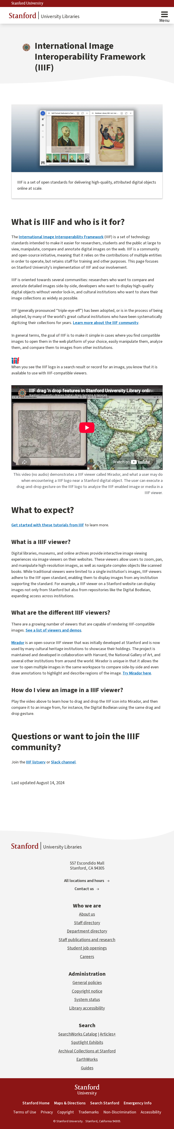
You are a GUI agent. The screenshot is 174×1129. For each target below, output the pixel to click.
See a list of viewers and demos (53, 630)
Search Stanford (104, 1103)
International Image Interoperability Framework (61, 237)
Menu (164, 21)
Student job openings (87, 948)
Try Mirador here (137, 673)
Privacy (47, 1112)
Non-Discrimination (119, 1112)
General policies (87, 983)
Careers (87, 957)
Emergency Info (138, 1103)
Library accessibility (87, 1008)
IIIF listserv (36, 762)
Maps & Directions (70, 1103)
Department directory (87, 931)
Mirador (17, 643)
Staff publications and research (87, 940)
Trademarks (88, 1112)
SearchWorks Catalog (77, 1034)
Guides (87, 1068)
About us (87, 914)
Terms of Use (24, 1112)
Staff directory (87, 923)
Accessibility (151, 1112)
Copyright (65, 1112)
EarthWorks (87, 1060)
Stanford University (27, 3)
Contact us (84, 889)
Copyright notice (87, 991)
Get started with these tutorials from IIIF (47, 525)
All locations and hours (84, 881)
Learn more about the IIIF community (105, 323)
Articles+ (108, 1034)
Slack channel (63, 762)
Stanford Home (36, 1103)
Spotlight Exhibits (87, 1043)
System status (87, 1000)
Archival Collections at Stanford (87, 1051)
